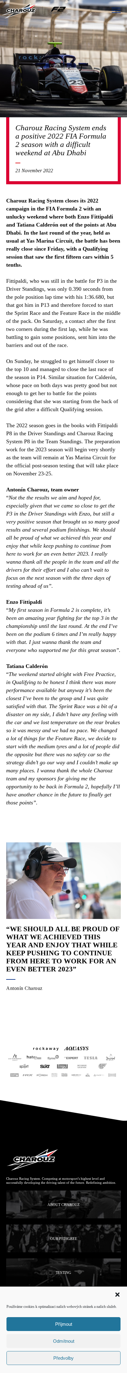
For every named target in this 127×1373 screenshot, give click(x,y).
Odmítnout (63, 1341)
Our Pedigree (63, 1239)
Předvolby (63, 1358)
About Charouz (63, 1205)
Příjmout (63, 1324)
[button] (117, 1295)
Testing (63, 1273)
